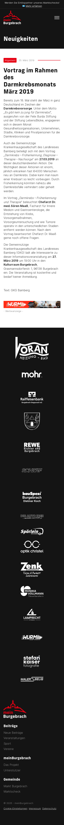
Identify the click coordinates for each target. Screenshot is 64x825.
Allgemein (10, 60)
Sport (7, 743)
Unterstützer (12, 770)
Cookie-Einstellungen (15, 808)
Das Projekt (11, 765)
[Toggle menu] (56, 17)
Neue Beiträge (13, 732)
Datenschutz (49, 808)
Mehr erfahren (34, 5)
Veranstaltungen (14, 738)
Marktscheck (12, 791)
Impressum (35, 808)
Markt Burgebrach (15, 786)
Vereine (9, 749)
